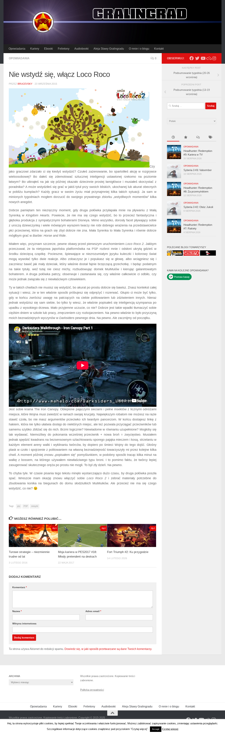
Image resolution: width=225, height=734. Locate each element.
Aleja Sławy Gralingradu (109, 48)
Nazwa (17, 611)
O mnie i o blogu (139, 48)
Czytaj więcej (170, 728)
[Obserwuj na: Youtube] (203, 58)
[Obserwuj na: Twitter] (197, 58)
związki (34, 506)
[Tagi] (210, 137)
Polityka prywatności (92, 689)
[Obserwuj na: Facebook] (191, 58)
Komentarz (19, 587)
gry (18, 506)
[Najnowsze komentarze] (198, 137)
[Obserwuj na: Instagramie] (214, 58)
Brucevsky (25, 83)
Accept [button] (155, 729)
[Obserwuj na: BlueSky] (208, 58)
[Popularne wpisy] (185, 137)
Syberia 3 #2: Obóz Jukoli (198, 206)
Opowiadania (17, 48)
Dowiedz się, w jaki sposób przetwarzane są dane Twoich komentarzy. (108, 648)
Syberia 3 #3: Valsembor (198, 170)
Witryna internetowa (24, 623)
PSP (26, 506)
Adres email (93, 611)
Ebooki (48, 48)
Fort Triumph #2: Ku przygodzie (127, 552)
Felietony (63, 48)
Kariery (34, 48)
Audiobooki (81, 48)
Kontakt (159, 48)
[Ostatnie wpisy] (173, 137)
